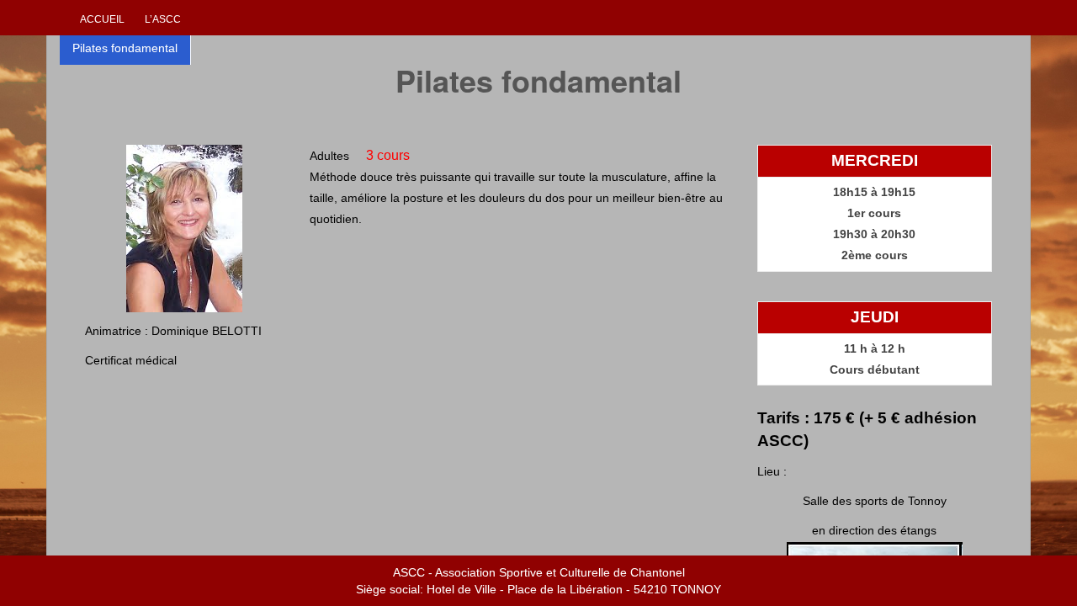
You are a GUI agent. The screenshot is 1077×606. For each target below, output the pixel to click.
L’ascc (163, 19)
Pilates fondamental (125, 48)
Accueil (102, 19)
